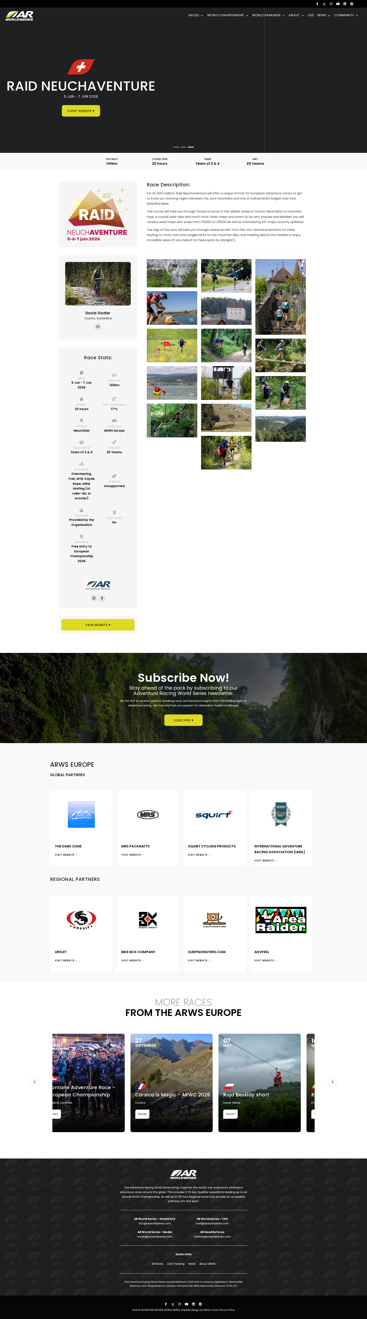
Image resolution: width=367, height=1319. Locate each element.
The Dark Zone (68, 846)
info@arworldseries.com (155, 1223)
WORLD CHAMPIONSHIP (226, 15)
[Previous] (35, 1082)
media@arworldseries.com (155, 1237)
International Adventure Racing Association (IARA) (279, 849)
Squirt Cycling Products (212, 846)
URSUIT (61, 951)
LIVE (311, 15)
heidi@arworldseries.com (212, 1223)
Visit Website (65, 854)
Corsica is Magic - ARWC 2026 (145, 1094)
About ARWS (207, 1264)
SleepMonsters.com (207, 951)
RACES (194, 15)
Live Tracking (175, 1264)
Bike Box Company (138, 951)
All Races (157, 1264)
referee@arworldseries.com (212, 1237)
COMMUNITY (344, 15)
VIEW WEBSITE (97, 625)
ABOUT (295, 15)
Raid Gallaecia (302, 1094)
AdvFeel (261, 951)
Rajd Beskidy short (219, 1094)
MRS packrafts (135, 846)
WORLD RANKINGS (267, 15)
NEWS (322, 15)
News (191, 1264)
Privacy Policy (227, 1310)
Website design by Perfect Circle (199, 1310)
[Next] (332, 1082)
